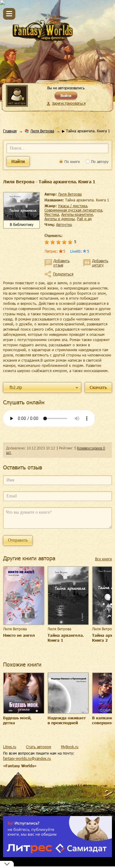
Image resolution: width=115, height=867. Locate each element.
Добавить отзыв (61, 263)
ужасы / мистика (72, 206)
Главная (10, 131)
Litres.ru (9, 747)
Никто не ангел (19, 635)
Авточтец (64, 224)
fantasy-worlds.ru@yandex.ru (27, 758)
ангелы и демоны (59, 218)
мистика (51, 214)
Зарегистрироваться (68, 103)
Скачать (98, 387)
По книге (71, 161)
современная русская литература (73, 210)
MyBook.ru (70, 747)
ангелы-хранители (77, 214)
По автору (99, 161)
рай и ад (84, 218)
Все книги (103, 559)
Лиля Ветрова (42, 131)
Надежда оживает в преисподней (67, 720)
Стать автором (38, 747)
